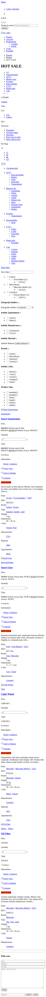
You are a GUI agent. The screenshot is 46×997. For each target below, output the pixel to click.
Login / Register (12, 9)
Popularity (10, 130)
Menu (3, 2)
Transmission (16, 184)
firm (12, 397)
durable (13, 395)
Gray (12, 374)
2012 (22, 290)
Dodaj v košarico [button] (10, 464)
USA (12, 333)
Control (14, 249)
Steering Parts (16, 205)
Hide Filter (5, 267)
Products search (7, 25)
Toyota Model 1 (21, 295)
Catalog (4, 102)
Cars (8, 91)
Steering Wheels (17, 261)
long (12, 400)
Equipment (15, 191)
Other (13, 259)
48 (7, 157)
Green (13, 377)
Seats (13, 179)
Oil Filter (5, 833)
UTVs (8, 86)
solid (12, 405)
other (8, 545)
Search (4, 28)
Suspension (15, 207)
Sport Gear (7, 567)
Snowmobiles (11, 84)
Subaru (13, 359)
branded (13, 392)
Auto (12, 318)
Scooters (9, 82)
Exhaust (14, 252)
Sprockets (15, 182)
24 (7, 155)
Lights (13, 198)
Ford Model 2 (20, 279)
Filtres (13, 193)
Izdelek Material (7, 343)
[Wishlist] (5, 23)
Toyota (13, 292)
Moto (12, 320)
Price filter (5, 272)
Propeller (15, 243)
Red (12, 382)
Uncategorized (12, 75)
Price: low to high (13, 137)
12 (7, 152)
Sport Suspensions (10, 418)
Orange (13, 379)
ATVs (8, 77)
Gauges (14, 195)
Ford (12, 277)
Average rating (12, 132)
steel (8, 811)
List (7, 115)
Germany (14, 331)
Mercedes (14, 285)
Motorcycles (11, 79)
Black (12, 372)
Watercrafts (10, 88)
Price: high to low (13, 139)
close (36, 995)
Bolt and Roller (17, 175)
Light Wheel (7, 694)
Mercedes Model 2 (22, 287)
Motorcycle (15, 200)
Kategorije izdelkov (9, 307)
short (12, 403)
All (7, 72)
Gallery (9, 117)
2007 (22, 297)
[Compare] (2, 23)
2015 (22, 282)
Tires (13, 236)
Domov (9, 55)
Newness (10, 135)
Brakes (14, 177)
